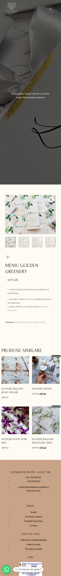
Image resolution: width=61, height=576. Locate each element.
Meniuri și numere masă (26, 322)
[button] (51, 199)
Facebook (21, 497)
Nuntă (28, 94)
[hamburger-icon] (51, 9)
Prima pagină (17, 94)
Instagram (35, 497)
